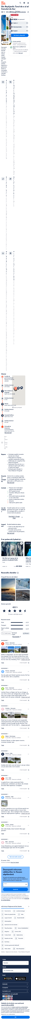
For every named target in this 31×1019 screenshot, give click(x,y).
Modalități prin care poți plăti (10, 994)
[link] (12, 555)
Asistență (4, 984)
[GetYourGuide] (3, 3)
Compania (5, 987)
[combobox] (16, 636)
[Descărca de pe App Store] (20, 979)
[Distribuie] (28, 12)
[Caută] (20, 3)
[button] (6, 12)
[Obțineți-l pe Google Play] (8, 979)
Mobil (3, 975)
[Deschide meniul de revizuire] (28, 644)
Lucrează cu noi (6, 991)
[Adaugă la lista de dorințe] (21, 543)
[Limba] (24, 3)
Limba (4, 959)
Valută (4, 967)
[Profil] (28, 3)
